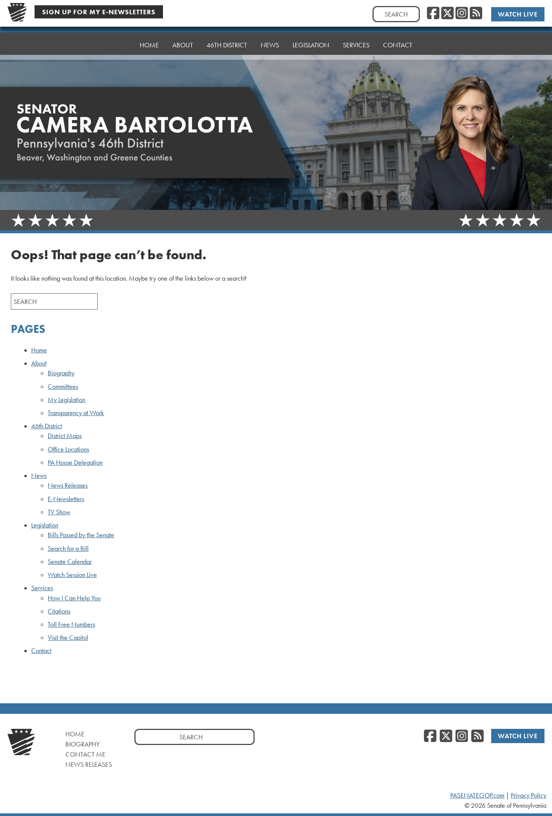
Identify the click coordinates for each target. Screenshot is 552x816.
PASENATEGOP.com (477, 795)
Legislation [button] (311, 45)
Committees (63, 386)
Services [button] (356, 45)
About (39, 363)
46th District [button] (227, 45)
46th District (46, 426)
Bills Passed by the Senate (81, 535)
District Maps (64, 436)
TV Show (59, 512)
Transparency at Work (76, 413)
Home (149, 45)
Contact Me (85, 754)
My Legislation (66, 400)
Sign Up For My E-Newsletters (98, 12)
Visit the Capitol (68, 637)
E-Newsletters (66, 499)
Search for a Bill (68, 548)
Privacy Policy (528, 795)
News (39, 475)
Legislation (44, 525)
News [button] (270, 45)
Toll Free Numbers (71, 624)
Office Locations (68, 449)
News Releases (67, 485)
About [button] (182, 45)
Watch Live (518, 14)
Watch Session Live (72, 575)
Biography (61, 373)
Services (42, 588)
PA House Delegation (75, 462)
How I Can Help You (74, 598)
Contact (397, 45)
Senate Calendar (70, 562)
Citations (59, 611)
